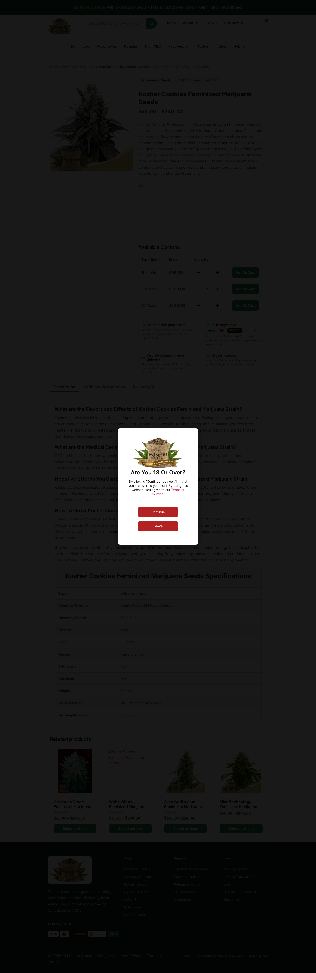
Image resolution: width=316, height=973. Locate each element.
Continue (158, 512)
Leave (158, 526)
